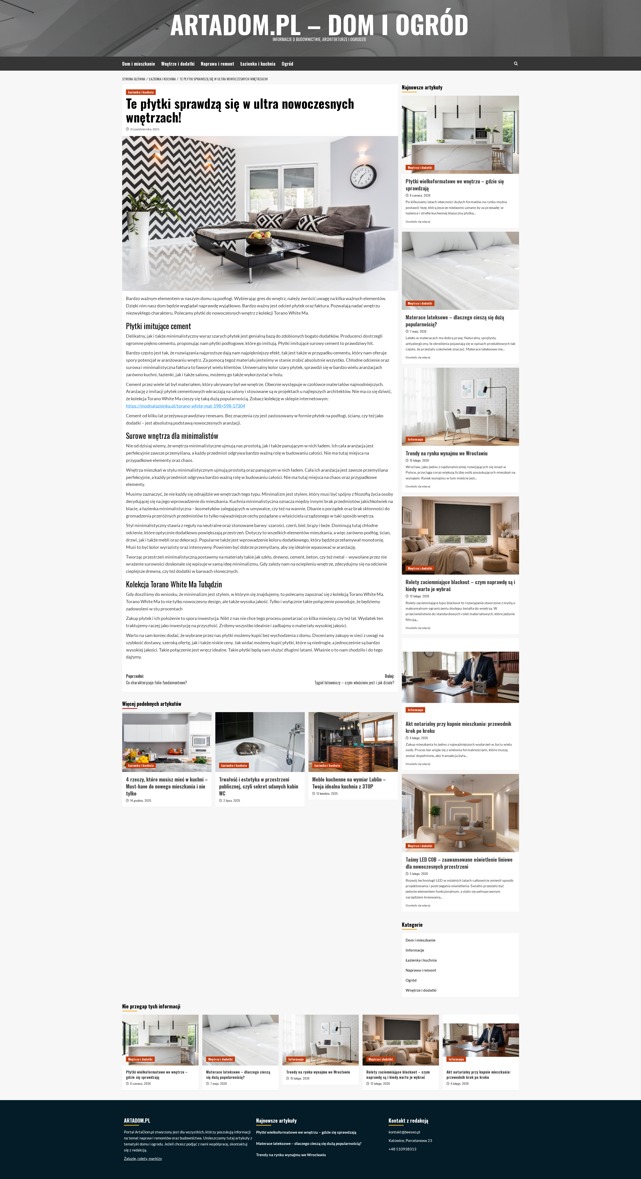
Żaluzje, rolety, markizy (143, 1158)
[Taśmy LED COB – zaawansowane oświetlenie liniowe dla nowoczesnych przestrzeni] (460, 813)
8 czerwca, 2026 (420, 195)
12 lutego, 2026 (419, 596)
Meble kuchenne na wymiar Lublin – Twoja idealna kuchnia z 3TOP (349, 782)
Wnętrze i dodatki (178, 63)
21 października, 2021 (144, 129)
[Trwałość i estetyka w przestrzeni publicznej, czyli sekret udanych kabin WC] (260, 742)
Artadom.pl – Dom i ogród (319, 23)
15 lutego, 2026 (419, 460)
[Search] (516, 63)
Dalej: (354, 679)
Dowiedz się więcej (418, 221)
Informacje (415, 439)
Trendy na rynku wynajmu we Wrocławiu (447, 453)
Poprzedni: (156, 679)
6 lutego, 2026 (419, 738)
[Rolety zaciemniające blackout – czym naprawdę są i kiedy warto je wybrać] (460, 535)
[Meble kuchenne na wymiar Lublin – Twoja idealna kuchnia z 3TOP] (353, 742)
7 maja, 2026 (418, 331)
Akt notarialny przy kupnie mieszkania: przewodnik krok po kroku (458, 727)
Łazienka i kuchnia (257, 63)
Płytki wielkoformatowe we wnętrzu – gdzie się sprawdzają (455, 184)
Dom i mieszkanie (138, 63)
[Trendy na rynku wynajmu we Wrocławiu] (460, 407)
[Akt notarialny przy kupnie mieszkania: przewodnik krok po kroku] (460, 677)
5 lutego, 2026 (419, 873)
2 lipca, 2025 (231, 800)
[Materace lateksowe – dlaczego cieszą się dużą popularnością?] (460, 271)
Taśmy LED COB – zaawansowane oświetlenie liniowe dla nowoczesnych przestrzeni (459, 863)
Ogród (287, 63)
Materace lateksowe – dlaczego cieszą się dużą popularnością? (455, 320)
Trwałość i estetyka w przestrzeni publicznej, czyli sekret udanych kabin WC (258, 786)
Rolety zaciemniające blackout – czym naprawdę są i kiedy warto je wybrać (460, 585)
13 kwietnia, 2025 (327, 793)
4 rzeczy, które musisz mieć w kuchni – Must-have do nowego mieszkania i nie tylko (167, 786)
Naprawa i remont (217, 63)
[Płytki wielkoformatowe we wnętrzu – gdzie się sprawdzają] (460, 135)
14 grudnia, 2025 (140, 800)
